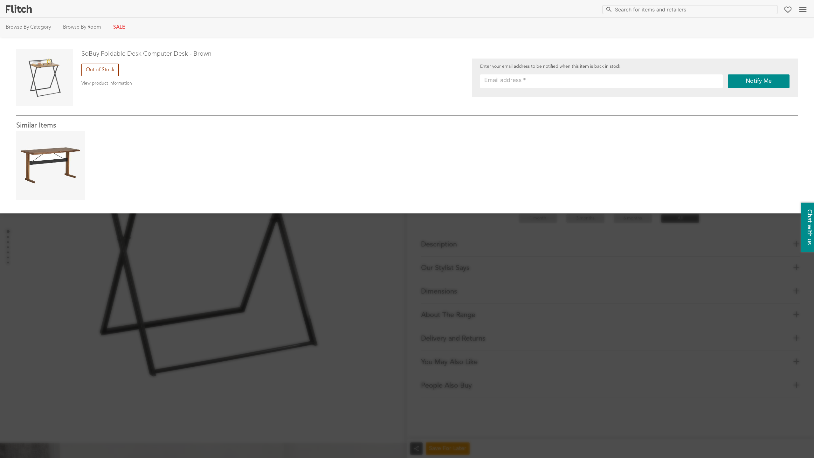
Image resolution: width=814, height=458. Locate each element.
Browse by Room (82, 27)
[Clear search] (771, 9)
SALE (119, 27)
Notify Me (759, 81)
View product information (106, 83)
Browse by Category (28, 27)
